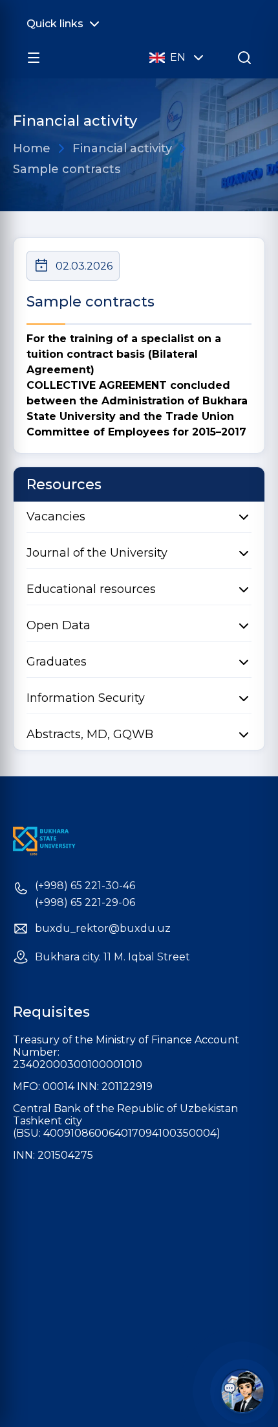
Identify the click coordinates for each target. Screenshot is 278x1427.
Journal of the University (97, 553)
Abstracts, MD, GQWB (90, 734)
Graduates (57, 662)
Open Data (59, 625)
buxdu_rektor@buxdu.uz (103, 928)
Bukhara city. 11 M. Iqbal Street (112, 957)
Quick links (55, 23)
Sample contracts (66, 169)
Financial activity (122, 148)
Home (31, 148)
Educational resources (91, 589)
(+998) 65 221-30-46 (85, 886)
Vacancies (56, 516)
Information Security (86, 698)
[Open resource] (33, 57)
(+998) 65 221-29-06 (85, 903)
